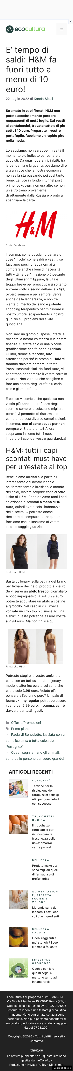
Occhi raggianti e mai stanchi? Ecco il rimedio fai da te (45, 942)
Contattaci (37, 1041)
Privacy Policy (36, 1065)
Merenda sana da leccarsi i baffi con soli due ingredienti (45, 912)
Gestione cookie (62, 1068)
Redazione (16, 1065)
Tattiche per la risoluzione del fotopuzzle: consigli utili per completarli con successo (46, 794)
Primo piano (20, 729)
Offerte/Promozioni (26, 723)
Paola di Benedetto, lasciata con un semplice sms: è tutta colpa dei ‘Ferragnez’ (36, 740)
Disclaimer (56, 1065)
